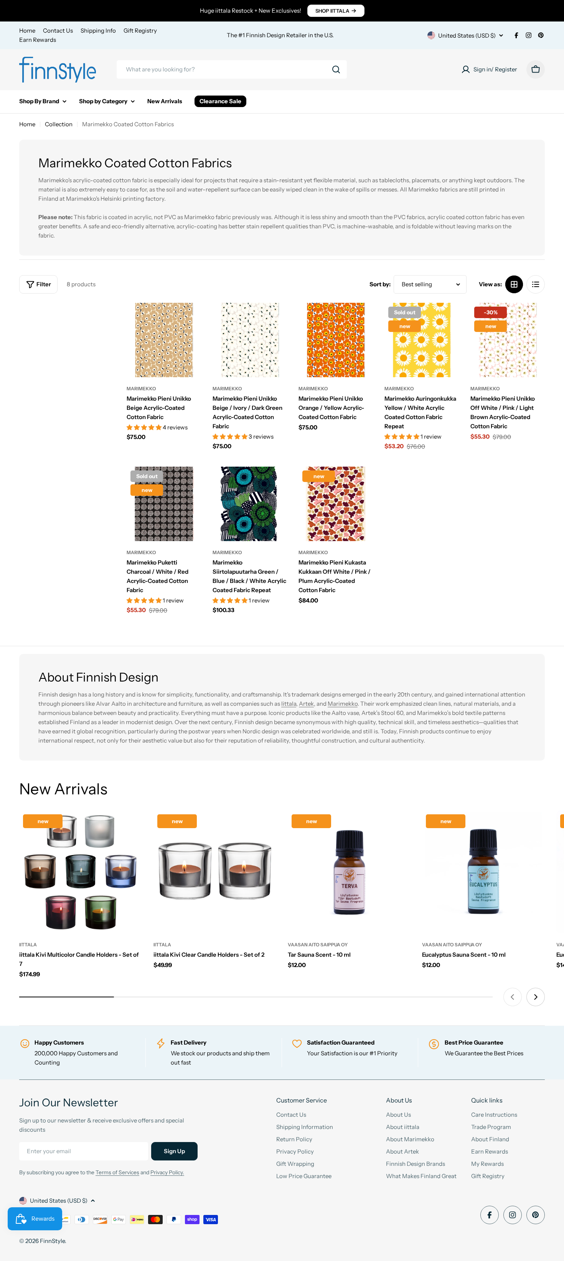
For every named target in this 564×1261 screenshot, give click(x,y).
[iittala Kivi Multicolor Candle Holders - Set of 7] (80, 871)
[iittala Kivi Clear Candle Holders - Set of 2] (214, 871)
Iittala (288, 703)
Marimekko (141, 388)
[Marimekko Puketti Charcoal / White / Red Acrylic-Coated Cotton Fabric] (164, 504)
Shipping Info (98, 30)
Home (27, 30)
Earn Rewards (37, 39)
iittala (28, 944)
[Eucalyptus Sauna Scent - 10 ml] (483, 871)
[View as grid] (514, 284)
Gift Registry (140, 30)
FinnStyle (52, 1240)
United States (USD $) (467, 35)
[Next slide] (535, 997)
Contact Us (58, 30)
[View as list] (535, 284)
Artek (306, 703)
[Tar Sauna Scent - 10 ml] (349, 871)
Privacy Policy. (167, 1172)
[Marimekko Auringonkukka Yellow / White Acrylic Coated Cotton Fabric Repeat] (421, 340)
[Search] (336, 69)
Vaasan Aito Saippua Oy (318, 944)
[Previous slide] (512, 997)
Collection (59, 124)
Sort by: (380, 284)
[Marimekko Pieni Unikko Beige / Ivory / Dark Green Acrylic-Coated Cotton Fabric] (250, 340)
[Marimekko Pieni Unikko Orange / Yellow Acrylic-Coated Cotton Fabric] (335, 340)
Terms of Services (117, 1172)
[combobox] (232, 69)
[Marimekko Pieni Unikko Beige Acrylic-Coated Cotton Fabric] (164, 340)
